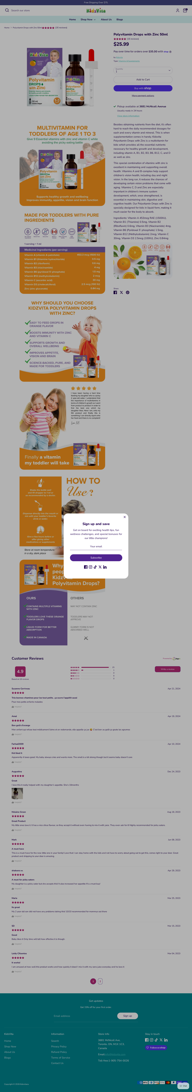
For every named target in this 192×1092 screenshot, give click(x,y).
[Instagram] (90, 567)
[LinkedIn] (105, 567)
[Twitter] (100, 567)
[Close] (125, 517)
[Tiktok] (95, 567)
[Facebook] (85, 567)
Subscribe (96, 557)
